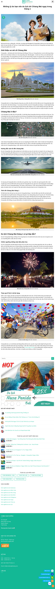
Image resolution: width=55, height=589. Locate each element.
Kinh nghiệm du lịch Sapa (7, 499)
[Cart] (53, 2)
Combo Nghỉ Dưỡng (29, 347)
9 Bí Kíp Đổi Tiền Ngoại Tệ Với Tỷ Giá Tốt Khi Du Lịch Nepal (19, 421)
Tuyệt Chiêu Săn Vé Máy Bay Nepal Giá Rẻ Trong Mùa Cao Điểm (20, 426)
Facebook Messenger (45, 574)
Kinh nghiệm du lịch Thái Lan (8, 502)
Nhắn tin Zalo (47, 570)
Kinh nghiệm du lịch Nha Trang (8, 492)
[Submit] (52, 358)
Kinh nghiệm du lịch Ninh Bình (8, 495)
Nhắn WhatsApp (47, 580)
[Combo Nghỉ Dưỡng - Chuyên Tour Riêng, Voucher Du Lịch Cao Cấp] (27, 1)
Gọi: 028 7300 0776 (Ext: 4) (44, 577)
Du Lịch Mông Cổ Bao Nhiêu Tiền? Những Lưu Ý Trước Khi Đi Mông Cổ (22, 417)
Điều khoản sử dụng (6, 521)
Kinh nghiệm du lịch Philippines (8, 497)
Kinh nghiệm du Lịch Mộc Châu (8, 490)
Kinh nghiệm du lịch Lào (7, 504)
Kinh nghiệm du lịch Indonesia (8, 487)
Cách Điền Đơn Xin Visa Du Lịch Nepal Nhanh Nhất (17, 430)
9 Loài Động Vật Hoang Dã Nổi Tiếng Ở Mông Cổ (17, 412)
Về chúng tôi (4, 519)
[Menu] (2, 1)
